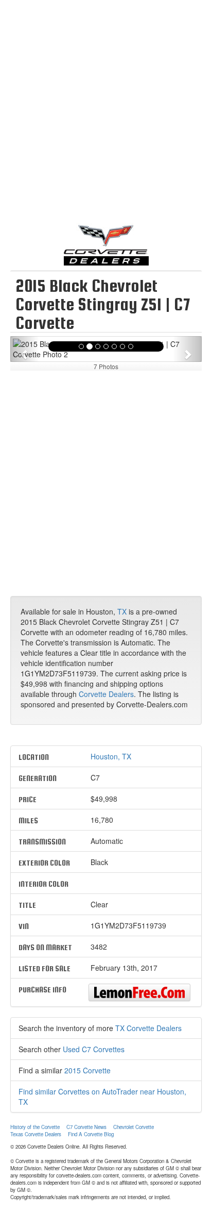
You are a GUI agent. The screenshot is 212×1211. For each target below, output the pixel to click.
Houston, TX (111, 756)
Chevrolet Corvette (133, 1127)
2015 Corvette (87, 1070)
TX (122, 611)
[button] (24, 349)
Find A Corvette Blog (91, 1134)
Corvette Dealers (106, 694)
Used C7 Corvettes (94, 1049)
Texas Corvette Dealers (35, 1134)
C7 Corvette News (86, 1127)
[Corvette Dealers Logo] (106, 244)
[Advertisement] (106, 116)
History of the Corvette (35, 1127)
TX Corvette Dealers (148, 1028)
